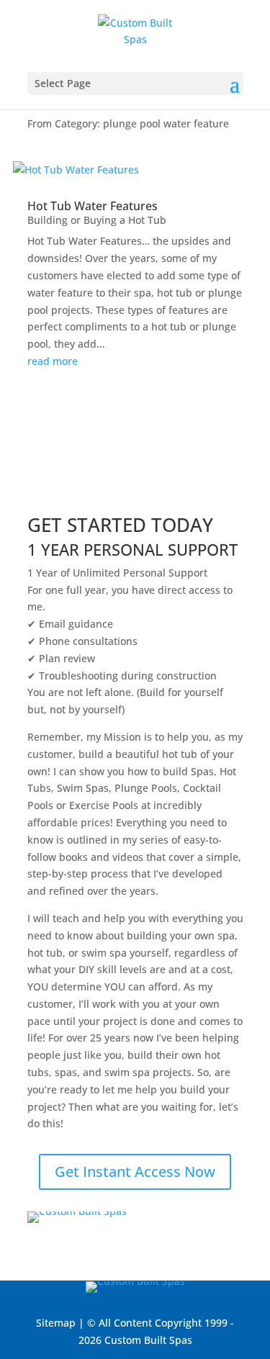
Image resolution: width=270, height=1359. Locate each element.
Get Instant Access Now (135, 1171)
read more (52, 361)
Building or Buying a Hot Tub (96, 220)
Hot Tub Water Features (92, 206)
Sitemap (56, 1322)
